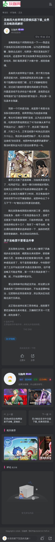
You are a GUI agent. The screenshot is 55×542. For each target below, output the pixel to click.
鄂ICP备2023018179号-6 (39, 531)
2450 (29, 379)
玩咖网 (14, 29)
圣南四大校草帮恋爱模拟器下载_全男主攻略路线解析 (26, 22)
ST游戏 (13, 12)
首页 (6, 12)
